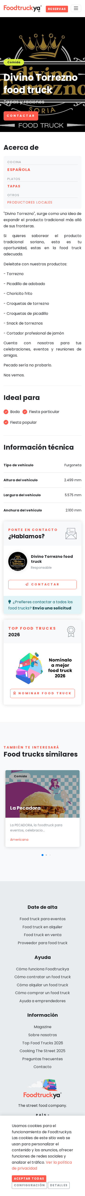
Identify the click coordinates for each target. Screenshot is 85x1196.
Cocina (14, 162)
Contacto (42, 1067)
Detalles (59, 1185)
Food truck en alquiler (42, 927)
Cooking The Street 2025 (42, 1051)
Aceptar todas (29, 1179)
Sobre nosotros (42, 1035)
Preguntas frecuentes (42, 1059)
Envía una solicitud (52, 608)
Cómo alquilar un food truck (42, 985)
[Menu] (76, 8)
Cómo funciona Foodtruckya (42, 969)
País (41, 1115)
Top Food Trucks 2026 (42, 1043)
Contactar (21, 116)
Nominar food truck (45, 693)
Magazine (42, 1027)
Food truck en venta (42, 935)
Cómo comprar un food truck (42, 993)
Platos (14, 179)
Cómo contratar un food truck (42, 977)
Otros (13, 195)
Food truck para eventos (43, 919)
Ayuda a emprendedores (42, 1001)
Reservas (57, 9)
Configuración (29, 1185)
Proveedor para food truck (43, 943)
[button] (42, 855)
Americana (19, 839)
